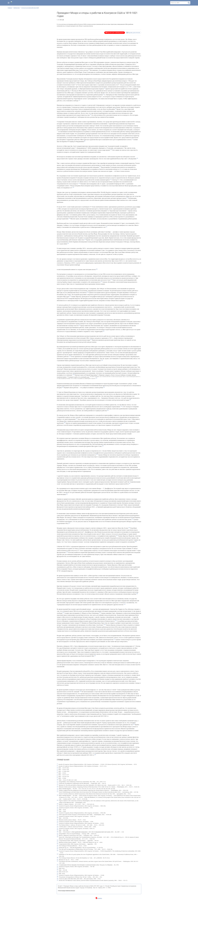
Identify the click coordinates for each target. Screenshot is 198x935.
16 (69, 218)
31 (57, 822)
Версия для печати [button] (134, 32)
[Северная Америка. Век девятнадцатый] (19, 2)
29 (102, 360)
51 (124, 604)
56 (114, 639)
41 (57, 841)
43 (57, 845)
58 (80, 691)
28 (70, 356)
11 (99, 166)
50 (137, 593)
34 (130, 399)
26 (57, 814)
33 (57, 826)
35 (121, 406)
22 (101, 281)
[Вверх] (195, 932)
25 (79, 325)
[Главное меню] (8, 3)
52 (63, 612)
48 (135, 541)
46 (129, 527)
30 (73, 374)
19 (68, 243)
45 (57, 848)
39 (121, 424)
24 (57, 810)
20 (57, 803)
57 (95, 655)
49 (57, 859)
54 (115, 620)
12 (110, 179)
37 (76, 418)
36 (107, 410)
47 (116, 535)
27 (57, 815)
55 (104, 624)
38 (64, 422)
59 (133, 724)
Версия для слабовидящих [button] (115, 32)
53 (99, 612)
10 (137, 158)
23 (87, 292)
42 (129, 483)
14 (73, 187)
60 (95, 754)
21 (111, 279)
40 (102, 445)
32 (62, 387)
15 (127, 197)
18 (85, 239)
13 (79, 183)
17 (106, 226)
